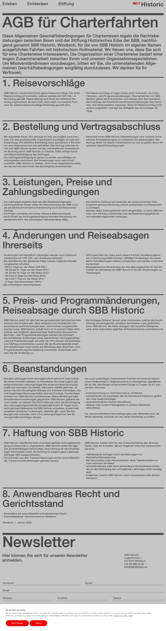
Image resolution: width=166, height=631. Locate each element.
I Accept (38, 623)
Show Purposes (17, 623)
